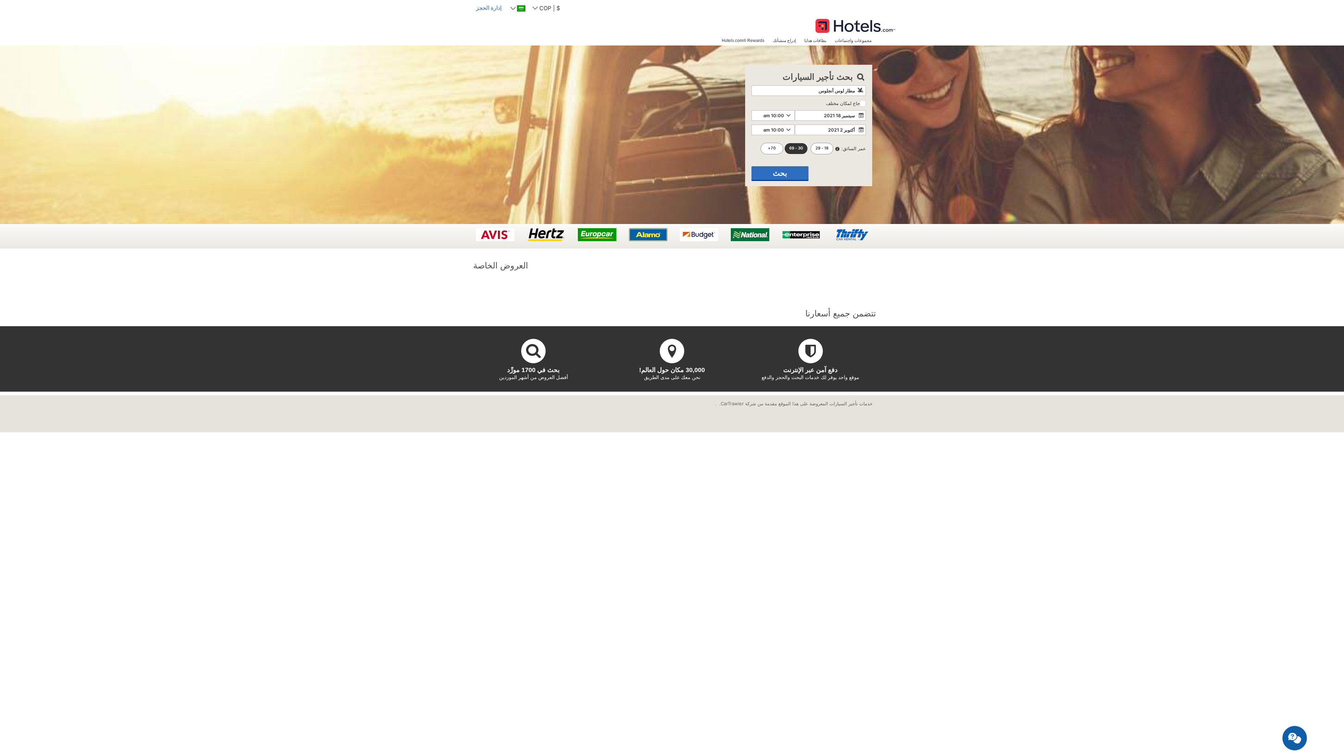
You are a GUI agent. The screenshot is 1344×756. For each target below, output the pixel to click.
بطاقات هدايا (815, 40)
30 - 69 (796, 148)
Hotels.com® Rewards (743, 40)
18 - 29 (822, 148)
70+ (772, 148)
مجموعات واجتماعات (853, 40)
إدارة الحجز (489, 8)
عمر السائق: (853, 148)
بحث (780, 173)
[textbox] (808, 90)
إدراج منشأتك (784, 40)
